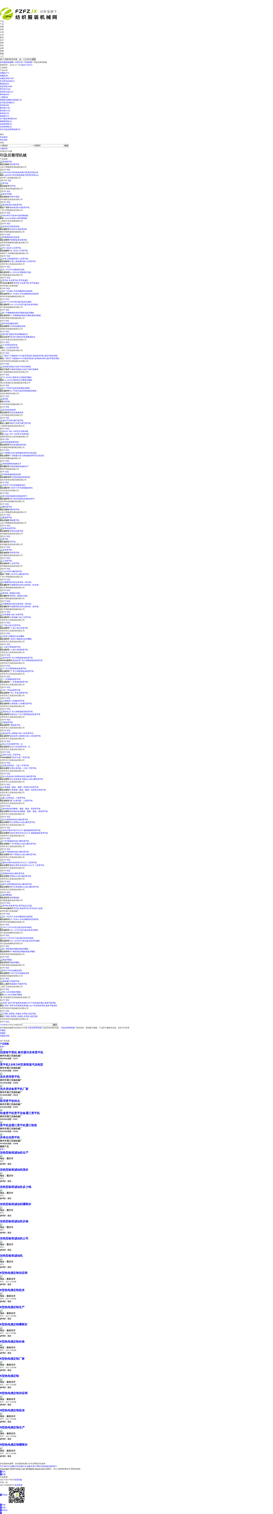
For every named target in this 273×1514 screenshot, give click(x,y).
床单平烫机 (14, 196)
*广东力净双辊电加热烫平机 (22, 671)
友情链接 (45, 1466)
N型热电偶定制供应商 (14, 1393)
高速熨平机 (14, 520)
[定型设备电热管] (8, 409)
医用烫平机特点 (10, 1100)
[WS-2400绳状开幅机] (10, 992)
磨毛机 (5, 108)
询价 (3, 1505)
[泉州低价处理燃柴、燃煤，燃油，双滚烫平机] (20, 808)
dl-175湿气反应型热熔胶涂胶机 (23, 391)
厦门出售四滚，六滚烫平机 (21, 800)
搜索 (34, 59)
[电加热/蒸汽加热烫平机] (11, 205)
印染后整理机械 (34, 1027)
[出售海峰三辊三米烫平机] (11, 614)
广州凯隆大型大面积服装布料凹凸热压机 (27, 455)
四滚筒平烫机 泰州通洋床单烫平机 (21, 1052)
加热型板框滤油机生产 (19, 466)
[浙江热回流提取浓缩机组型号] (13, 496)
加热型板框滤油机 (11, 1255)
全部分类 (19, 62)
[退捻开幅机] (6, 959)
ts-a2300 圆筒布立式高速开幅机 (18, 380)
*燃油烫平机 (15, 725)
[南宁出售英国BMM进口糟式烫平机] (16, 884)
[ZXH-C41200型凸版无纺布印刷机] (16, 927)
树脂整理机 (6, 121)
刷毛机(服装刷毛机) (18, 444)
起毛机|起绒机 (7, 102)
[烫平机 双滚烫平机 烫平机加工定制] (16, 905)
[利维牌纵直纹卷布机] (10, 237)
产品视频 (4, 1043)
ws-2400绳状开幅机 (13, 994)
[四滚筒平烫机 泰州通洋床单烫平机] (1, 1049)
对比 (8, 169)
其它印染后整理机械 (10, 129)
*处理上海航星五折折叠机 (21, 639)
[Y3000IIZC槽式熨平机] (11, 571)
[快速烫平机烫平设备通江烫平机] (1, 1109)
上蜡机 (4, 97)
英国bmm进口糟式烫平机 (20, 876)
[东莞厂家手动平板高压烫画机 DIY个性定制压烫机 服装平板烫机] (28, 1002)
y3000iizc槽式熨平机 (19, 574)
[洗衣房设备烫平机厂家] (1, 1085)
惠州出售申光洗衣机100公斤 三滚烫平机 (27, 865)
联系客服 (18, 1479)
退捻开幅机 (14, 962)
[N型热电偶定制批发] (1, 1413)
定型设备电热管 (16, 412)
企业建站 (12, 1466)
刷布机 (4, 113)
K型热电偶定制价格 (12, 1341)
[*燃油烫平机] (6, 722)
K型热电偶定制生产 (12, 1307)
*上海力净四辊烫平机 (19, 649)
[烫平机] (4, 183)
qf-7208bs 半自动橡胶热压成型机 (24, 294)
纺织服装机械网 (6, 62)
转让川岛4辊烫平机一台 (20, 746)
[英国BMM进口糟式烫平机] (12, 873)
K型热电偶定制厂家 (12, 1358)
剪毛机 (4, 105)
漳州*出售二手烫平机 (21, 757)
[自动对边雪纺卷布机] (10, 226)
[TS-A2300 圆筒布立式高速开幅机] (16, 377)
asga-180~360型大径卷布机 (16, 434)
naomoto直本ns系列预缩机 (15, 218)
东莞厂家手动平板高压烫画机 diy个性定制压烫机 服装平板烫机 (30, 1005)
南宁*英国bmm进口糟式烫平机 (23, 854)
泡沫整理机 (6, 124)
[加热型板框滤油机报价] (1, 1173)
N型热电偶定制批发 (12, 1410)
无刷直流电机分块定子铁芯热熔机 (24, 369)
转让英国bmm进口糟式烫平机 (22, 822)
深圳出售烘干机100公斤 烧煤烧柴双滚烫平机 (29, 833)
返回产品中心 (27, 65)
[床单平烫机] (6, 194)
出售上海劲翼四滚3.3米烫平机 (23, 261)
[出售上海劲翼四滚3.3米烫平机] (14, 258)
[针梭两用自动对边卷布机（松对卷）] (16, 582)
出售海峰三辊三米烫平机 (20, 617)
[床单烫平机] (6, 550)
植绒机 (4, 116)
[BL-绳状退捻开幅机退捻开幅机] (14, 949)
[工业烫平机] (6, 560)
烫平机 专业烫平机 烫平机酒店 (26, 283)
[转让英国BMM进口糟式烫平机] (14, 819)
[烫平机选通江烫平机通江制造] (1, 1122)
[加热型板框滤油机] (1, 1259)
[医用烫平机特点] (1, 1097)
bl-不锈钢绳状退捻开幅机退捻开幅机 (25, 315)
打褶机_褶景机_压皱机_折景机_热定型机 (21, 1016)
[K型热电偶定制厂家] (1, 1362)
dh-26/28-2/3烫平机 (19, 250)
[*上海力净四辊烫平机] (10, 647)
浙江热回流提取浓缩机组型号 (22, 499)
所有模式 (4, 137)
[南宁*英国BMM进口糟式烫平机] (14, 852)
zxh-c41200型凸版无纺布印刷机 (24, 930)
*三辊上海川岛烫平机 (19, 628)
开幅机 (4, 73)
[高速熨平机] (6, 517)
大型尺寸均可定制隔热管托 (21, 488)
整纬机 (4, 94)
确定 (66, 145)
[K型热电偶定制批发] (1, 1293)
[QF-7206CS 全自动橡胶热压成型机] (16, 916)
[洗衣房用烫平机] (1, 1073)
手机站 (4, 1495)
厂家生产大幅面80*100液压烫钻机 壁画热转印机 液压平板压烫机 (31, 358)
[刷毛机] (4, 399)
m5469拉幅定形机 (18, 326)
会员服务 (28, 1466)
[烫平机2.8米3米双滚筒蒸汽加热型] (1, 1061)
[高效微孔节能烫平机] (10, 981)
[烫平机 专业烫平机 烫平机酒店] (14, 280)
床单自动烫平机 (16, 531)
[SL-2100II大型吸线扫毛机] (12, 269)
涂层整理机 (6, 126)
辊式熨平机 (14, 164)
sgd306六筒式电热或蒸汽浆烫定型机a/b (21, 175)
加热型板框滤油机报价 (14, 1169)
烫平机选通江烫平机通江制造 (18, 1125)
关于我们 (4, 1466)
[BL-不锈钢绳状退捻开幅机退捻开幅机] (17, 312)
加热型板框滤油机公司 (14, 1238)
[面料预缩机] (6, 895)
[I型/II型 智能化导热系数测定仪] (14, 334)
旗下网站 (36, 1466)
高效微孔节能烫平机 (18, 984)
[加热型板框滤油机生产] (10, 463)
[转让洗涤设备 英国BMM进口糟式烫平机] (18, 776)
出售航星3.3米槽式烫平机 (21, 703)
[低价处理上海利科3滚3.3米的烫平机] (16, 733)
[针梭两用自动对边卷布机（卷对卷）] (16, 604)
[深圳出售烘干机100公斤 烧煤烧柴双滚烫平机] (20, 830)
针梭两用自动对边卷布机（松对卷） (25, 585)
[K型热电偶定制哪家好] (1, 1327)
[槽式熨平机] (6, 507)
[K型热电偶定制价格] (1, 1344)
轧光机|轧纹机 (7, 81)
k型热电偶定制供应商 (21, 477)
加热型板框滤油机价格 (14, 1221)
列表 (6, 148)
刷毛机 (5, 110)
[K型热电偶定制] (1, 1379)
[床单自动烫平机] (8, 528)
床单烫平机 (14, 552)
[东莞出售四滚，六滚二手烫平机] (14, 765)
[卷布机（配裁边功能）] (10, 593)
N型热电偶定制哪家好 (14, 1444)
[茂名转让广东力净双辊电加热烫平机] (16, 711)
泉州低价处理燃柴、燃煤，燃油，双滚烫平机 (29, 811)
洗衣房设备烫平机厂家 (14, 1088)
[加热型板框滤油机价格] (1, 1224)
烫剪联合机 (6, 92)
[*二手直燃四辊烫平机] (10, 679)
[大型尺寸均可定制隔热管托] (12, 485)
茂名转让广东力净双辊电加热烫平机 (25, 714)
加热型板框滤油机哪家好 (15, 1204)
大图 (2, 148)
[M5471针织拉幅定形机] (11, 970)
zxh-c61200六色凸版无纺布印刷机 (25, 941)
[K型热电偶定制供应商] (10, 474)
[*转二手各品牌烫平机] (10, 690)
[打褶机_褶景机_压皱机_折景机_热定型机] (18, 1013)
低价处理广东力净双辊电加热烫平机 (27, 660)
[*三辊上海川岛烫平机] (10, 625)
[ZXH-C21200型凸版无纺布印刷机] (16, 302)
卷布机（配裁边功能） (19, 596)
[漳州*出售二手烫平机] (10, 755)
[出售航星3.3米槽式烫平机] (12, 701)
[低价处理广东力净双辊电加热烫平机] (16, 657)
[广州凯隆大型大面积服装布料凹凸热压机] (18, 453)
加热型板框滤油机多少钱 (15, 1186)
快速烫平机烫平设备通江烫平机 (20, 1113)
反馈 (3, 1507)
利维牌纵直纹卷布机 (18, 240)
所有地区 (4, 140)
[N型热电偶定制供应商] (1, 1396)
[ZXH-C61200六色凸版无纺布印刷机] (16, 938)
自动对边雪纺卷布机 (18, 229)
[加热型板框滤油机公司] (1, 1241)
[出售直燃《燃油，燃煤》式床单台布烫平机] (19, 787)
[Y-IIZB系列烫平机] (9, 345)
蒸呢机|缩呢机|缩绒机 (11, 100)
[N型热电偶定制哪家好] (1, 1448)
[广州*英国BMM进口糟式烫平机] (14, 841)
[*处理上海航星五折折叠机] (12, 636)
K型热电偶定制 (9, 1375)
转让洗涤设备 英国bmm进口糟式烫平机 (26, 779)
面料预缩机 (14, 897)
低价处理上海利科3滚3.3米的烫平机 (25, 736)
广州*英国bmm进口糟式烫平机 (23, 843)
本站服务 (20, 1466)
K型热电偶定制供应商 (13, 1272)
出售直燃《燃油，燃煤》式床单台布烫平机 (28, 790)
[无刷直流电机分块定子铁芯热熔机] (15, 366)
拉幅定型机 (7, 78)
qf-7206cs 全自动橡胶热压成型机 (24, 919)
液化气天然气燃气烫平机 (20, 423)
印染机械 (28, 62)
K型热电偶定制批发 (12, 1290)
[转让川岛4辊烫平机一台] (11, 744)
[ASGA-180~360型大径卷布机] (14, 431)
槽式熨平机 (14, 509)
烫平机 (5, 89)
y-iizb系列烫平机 (11, 347)
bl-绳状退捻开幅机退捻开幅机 (22, 951)
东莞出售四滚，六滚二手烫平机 (23, 768)
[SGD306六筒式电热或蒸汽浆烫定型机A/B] (19, 172)
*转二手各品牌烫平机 (19, 693)
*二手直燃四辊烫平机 (19, 682)
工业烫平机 (14, 563)
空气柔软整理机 (8, 118)
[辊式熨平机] (6, 161)
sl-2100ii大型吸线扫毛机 (20, 272)
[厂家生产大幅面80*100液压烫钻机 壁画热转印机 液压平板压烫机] (29, 355)
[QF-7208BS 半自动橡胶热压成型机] (16, 291)
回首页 (4, 1510)
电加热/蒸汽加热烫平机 (20, 207)
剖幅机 (4, 75)
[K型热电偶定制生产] (1, 1310)
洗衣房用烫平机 (10, 1076)
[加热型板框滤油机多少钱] (1, 1190)
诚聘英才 (53, 1466)
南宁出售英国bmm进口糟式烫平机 (24, 887)
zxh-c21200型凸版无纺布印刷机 (24, 304)
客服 (3, 1474)
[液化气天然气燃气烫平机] (11, 420)
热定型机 (6, 86)
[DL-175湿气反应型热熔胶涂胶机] (15, 388)
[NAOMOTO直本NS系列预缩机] (14, 215)
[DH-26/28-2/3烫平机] (10, 248)
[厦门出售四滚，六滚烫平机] (12, 798)
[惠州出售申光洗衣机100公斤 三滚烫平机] (18, 862)
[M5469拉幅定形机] (9, 323)
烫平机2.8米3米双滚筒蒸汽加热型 (21, 1064)
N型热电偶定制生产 (12, 1427)
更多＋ (3, 1046)
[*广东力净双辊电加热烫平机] (13, 668)
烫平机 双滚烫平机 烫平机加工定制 (28, 908)
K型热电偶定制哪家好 (13, 1324)
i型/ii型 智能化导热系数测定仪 (22, 337)
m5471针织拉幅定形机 (19, 973)
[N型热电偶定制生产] (1, 1430)
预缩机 (4, 83)
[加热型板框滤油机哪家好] (1, 1207)
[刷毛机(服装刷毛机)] (9, 442)
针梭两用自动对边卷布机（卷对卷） (25, 606)
